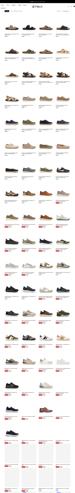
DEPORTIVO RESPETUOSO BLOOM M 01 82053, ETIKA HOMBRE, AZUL (62, 177)
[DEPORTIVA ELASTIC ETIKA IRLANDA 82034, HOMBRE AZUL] (12, 405)
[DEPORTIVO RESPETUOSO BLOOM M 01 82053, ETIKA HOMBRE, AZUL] (63, 165)
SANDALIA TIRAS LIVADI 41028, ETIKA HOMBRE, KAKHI (11, 82)
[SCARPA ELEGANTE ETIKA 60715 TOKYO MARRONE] (46, 453)
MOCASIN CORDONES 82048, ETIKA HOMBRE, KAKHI (45, 177)
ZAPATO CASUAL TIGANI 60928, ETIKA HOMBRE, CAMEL (45, 201)
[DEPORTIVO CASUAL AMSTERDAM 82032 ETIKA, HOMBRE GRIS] (29, 309)
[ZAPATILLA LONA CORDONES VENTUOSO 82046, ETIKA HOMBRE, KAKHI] (29, 118)
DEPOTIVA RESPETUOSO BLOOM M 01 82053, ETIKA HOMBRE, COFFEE (11, 201)
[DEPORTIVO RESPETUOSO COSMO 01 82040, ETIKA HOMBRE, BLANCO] (63, 213)
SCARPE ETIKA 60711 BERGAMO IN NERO (11, 464)
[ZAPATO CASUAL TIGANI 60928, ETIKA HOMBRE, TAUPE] (29, 189)
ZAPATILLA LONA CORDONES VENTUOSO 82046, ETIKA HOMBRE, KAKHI (29, 129)
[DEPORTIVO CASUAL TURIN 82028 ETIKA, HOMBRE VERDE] (12, 333)
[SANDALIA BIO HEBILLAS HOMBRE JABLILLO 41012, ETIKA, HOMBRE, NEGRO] (63, 23)
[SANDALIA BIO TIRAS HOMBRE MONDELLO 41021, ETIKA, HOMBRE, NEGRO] (29, 70)
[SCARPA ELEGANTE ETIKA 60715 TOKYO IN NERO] (29, 453)
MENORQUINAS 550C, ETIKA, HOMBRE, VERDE (62, 489)
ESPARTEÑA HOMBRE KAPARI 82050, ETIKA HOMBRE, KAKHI (45, 153)
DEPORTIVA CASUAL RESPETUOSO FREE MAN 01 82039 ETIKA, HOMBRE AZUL (63, 297)
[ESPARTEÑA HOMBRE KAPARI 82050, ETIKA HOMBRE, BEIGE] (63, 142)
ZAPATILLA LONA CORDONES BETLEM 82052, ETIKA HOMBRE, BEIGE (11, 153)
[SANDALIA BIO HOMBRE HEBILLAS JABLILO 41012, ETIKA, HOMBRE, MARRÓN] (12, 47)
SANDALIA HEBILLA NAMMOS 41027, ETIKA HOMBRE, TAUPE (12, 34)
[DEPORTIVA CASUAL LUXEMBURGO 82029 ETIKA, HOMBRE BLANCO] (63, 357)
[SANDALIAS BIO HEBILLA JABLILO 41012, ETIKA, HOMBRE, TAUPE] (46, 23)
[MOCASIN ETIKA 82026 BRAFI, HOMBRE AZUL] (29, 405)
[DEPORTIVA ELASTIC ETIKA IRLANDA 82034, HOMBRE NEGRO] (63, 381)
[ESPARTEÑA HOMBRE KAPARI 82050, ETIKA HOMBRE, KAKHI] (46, 142)
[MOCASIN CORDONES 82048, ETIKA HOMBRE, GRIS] (29, 94)
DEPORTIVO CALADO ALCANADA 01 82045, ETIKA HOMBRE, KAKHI (12, 225)
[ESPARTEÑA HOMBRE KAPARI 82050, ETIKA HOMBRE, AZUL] (12, 165)
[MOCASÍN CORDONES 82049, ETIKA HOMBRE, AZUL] (12, 118)
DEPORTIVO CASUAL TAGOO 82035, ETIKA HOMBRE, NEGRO (12, 297)
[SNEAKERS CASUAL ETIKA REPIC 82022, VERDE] (29, 429)
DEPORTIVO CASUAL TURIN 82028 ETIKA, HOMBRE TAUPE (63, 345)
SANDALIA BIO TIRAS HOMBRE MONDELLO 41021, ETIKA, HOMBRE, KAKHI (63, 82)
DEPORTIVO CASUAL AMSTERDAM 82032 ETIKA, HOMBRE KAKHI (63, 321)
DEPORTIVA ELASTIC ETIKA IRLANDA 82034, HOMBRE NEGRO (62, 393)
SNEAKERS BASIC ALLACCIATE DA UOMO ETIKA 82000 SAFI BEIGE (46, 441)
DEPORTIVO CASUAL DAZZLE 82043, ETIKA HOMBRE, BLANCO (46, 273)
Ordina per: (58, 11)
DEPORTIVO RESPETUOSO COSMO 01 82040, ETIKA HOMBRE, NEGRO (11, 249)
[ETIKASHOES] (37, 7)
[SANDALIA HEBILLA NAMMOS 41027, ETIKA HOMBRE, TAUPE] (12, 23)
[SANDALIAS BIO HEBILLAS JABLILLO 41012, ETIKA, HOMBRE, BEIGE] (46, 47)
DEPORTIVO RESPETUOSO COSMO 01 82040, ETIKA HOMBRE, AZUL (45, 249)
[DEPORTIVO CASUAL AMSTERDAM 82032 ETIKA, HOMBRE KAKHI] (63, 309)
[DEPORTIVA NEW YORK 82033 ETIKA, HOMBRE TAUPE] (29, 381)
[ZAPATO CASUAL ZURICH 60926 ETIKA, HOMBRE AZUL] (12, 309)
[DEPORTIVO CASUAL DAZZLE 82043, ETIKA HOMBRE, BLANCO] (46, 261)
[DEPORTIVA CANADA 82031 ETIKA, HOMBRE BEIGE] (29, 357)
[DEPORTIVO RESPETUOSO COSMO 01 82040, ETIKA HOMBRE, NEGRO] (12, 237)
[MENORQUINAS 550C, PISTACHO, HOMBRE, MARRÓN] (46, 477)
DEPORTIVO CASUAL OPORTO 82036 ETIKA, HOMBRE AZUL (28, 489)
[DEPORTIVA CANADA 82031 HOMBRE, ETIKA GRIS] (12, 357)
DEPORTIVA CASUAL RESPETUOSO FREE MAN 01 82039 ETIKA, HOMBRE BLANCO (46, 297)
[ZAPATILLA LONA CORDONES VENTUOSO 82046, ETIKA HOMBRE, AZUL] (46, 118)
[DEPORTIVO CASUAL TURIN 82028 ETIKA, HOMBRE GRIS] (29, 333)
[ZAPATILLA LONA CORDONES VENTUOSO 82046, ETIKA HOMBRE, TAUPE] (29, 142)
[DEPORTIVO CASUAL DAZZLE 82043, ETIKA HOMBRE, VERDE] (63, 261)
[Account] (71, 6)
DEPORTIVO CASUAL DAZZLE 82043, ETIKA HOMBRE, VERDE (63, 273)
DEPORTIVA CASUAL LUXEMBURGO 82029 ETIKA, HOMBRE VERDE (46, 369)
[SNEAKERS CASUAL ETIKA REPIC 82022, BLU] (12, 429)
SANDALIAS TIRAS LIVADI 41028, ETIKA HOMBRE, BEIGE (62, 58)
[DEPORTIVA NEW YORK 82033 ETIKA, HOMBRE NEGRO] (12, 381)
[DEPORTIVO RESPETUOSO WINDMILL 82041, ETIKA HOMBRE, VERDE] (63, 237)
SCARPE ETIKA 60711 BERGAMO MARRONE (46, 416)
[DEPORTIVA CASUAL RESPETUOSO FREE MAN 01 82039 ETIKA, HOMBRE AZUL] (63, 285)
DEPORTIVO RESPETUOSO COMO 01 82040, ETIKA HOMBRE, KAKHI (29, 249)
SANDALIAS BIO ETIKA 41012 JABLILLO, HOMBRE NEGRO (11, 489)
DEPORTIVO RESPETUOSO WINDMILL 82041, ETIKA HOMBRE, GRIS (11, 273)
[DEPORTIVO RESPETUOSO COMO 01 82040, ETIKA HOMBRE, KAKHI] (29, 237)
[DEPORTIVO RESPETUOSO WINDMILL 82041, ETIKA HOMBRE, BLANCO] (29, 261)
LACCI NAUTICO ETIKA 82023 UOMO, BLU (63, 416)
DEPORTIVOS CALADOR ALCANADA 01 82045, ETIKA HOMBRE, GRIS (62, 201)
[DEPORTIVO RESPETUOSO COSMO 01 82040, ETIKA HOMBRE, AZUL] (46, 237)
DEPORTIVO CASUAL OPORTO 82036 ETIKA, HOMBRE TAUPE (45, 321)
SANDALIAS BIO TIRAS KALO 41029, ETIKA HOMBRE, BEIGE (12, 106)
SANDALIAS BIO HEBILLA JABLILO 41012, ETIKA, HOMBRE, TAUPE (45, 34)
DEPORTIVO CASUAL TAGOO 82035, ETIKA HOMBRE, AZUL (29, 297)
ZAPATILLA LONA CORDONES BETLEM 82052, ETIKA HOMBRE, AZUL (62, 129)
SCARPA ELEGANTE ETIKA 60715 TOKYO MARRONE (45, 465)
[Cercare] (68, 6)
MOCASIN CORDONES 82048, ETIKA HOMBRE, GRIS (28, 106)
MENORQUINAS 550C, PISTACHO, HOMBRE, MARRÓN (46, 489)
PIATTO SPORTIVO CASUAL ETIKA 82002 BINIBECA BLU (62, 441)
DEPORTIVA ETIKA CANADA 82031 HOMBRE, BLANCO (44, 393)
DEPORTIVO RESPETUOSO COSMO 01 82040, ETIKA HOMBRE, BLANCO (62, 225)
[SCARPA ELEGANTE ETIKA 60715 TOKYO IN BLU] (63, 453)
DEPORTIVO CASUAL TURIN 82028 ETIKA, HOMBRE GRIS (29, 345)
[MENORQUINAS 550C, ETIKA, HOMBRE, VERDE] (63, 477)
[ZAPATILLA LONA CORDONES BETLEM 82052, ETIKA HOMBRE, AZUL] (63, 118)
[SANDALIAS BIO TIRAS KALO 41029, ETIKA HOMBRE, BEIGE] (12, 94)
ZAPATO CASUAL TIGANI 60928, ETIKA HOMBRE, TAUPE (28, 201)
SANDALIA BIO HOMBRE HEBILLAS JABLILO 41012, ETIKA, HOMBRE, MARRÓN (12, 58)
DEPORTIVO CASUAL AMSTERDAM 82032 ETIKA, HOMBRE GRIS (29, 321)
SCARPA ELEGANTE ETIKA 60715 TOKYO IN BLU (63, 465)
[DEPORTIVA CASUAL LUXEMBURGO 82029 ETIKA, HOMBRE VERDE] (46, 357)
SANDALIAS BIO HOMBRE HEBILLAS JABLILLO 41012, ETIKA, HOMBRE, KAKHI (28, 58)
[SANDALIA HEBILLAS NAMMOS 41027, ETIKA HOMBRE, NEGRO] (29, 23)
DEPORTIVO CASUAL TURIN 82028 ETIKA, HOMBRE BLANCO (46, 345)
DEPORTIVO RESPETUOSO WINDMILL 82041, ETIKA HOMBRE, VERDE (62, 249)
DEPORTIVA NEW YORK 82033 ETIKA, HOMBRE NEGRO (11, 393)
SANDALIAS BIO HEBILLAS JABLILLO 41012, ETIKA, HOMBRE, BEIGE (46, 58)
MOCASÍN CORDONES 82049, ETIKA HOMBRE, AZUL (11, 129)
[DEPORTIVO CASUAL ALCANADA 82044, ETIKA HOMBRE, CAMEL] (46, 213)
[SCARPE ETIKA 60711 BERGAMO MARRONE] (46, 405)
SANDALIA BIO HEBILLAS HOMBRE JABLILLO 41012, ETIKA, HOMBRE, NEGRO (62, 34)
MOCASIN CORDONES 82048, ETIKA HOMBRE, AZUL (28, 177)
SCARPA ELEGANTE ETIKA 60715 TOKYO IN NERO (29, 465)
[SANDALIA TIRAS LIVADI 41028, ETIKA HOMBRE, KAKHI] (12, 70)
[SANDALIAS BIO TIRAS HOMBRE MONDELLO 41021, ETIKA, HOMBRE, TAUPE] (46, 70)
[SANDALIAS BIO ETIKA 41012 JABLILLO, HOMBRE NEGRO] (12, 477)
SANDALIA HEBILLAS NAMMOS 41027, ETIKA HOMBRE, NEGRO (28, 34)
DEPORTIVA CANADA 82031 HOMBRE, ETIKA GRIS (11, 369)
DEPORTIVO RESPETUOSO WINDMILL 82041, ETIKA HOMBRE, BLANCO (28, 273)
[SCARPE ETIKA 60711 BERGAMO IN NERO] (12, 453)
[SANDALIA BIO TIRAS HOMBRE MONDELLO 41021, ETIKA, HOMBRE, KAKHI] (63, 70)
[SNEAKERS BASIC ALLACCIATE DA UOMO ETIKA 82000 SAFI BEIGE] (46, 429)
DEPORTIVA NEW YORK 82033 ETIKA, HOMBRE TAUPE (28, 393)
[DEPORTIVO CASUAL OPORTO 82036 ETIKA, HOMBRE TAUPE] (46, 309)
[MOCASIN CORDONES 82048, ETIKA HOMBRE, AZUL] (29, 165)
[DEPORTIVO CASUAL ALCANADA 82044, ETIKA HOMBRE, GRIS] (29, 213)
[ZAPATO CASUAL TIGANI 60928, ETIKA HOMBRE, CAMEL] (46, 189)
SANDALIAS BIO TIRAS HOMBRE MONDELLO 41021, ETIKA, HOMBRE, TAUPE (46, 82)
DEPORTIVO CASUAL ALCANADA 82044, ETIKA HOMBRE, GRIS (28, 225)
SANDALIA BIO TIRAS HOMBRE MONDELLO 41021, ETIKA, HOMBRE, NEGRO (29, 82)
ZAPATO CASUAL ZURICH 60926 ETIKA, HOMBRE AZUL (11, 321)
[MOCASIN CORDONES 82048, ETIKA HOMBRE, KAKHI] (46, 165)
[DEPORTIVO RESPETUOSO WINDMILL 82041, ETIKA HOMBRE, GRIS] (12, 261)
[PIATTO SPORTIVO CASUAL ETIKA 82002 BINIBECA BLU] (63, 429)
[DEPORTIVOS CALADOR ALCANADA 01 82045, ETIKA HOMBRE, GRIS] (63, 189)
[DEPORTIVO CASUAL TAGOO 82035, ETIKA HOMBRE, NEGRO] (12, 285)
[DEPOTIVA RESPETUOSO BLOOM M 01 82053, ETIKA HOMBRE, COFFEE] (12, 189)
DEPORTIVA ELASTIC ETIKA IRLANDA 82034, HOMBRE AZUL (11, 417)
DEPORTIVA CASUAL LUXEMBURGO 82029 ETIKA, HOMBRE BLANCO (63, 369)
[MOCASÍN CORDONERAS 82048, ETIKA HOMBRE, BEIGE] (46, 94)
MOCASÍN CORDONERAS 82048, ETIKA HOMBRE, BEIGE (45, 106)
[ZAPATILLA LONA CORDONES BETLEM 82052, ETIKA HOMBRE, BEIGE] (12, 142)
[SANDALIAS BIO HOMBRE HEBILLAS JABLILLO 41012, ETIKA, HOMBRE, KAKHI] (29, 47)
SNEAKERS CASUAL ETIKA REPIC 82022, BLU (11, 441)
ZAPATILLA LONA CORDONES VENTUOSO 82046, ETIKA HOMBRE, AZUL (46, 129)
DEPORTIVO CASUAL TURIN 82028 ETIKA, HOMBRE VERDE (12, 345)
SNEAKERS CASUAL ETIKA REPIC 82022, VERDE (28, 441)
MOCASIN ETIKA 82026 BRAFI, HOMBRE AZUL (28, 417)
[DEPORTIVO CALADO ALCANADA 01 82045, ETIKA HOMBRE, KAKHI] (12, 213)
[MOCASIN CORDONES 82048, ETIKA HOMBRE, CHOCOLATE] (63, 94)
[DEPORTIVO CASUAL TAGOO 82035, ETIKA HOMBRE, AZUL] (29, 285)
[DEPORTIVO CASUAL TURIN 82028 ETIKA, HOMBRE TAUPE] (63, 333)
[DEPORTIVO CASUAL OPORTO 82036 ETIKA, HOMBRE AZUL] (29, 477)
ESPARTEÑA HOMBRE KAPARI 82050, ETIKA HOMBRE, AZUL (11, 177)
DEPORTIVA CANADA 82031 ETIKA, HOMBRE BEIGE (28, 369)
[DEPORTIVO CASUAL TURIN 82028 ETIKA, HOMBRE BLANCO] (46, 333)
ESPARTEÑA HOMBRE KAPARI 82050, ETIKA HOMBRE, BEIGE (62, 153)
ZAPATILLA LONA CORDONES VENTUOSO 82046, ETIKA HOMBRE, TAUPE (29, 153)
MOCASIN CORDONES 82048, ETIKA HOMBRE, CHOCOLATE (62, 106)
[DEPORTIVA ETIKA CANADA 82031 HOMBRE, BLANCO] (46, 381)
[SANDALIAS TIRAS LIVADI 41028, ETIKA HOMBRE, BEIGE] (63, 47)
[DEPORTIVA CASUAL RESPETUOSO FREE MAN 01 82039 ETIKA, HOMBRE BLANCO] (46, 285)
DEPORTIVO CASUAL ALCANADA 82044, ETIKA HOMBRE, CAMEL (45, 225)
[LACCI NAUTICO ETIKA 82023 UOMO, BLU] (63, 405)
